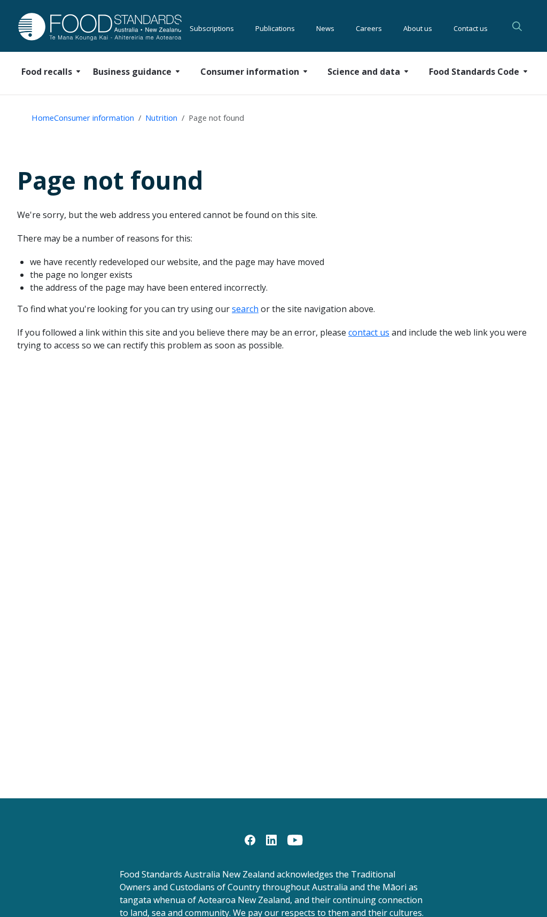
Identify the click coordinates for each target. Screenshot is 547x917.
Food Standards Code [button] (474, 71)
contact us (368, 332)
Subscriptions (212, 27)
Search (517, 26)
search (245, 309)
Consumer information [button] (249, 71)
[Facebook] (250, 839)
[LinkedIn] (271, 839)
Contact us (471, 27)
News (325, 27)
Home (43, 117)
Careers (369, 27)
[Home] (77, 26)
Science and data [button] (363, 71)
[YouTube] (295, 839)
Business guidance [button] (132, 71)
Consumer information (94, 117)
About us (417, 27)
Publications (275, 27)
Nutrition (161, 117)
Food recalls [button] (46, 71)
